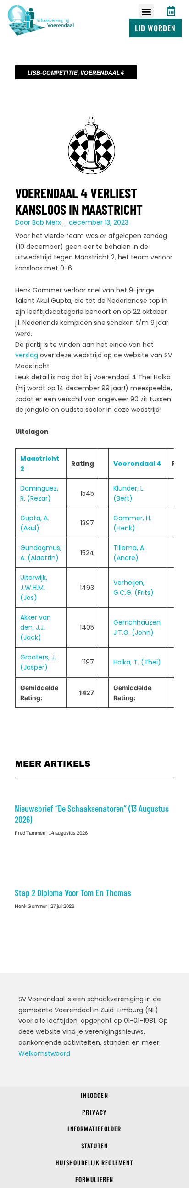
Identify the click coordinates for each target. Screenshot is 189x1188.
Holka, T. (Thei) (137, 662)
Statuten (94, 1145)
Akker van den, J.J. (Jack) (35, 627)
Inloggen (94, 1095)
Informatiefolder (94, 1128)
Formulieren (94, 1179)
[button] (146, 11)
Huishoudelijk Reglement (94, 1162)
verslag (26, 355)
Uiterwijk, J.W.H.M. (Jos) (33, 587)
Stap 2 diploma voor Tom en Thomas (73, 892)
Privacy (94, 1112)
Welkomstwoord (44, 1053)
